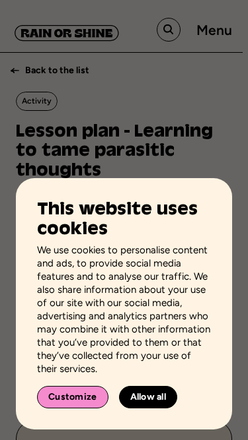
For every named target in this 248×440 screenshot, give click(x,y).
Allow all (148, 396)
